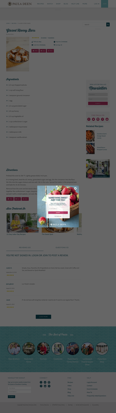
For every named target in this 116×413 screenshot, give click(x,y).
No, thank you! (58, 216)
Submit (58, 212)
